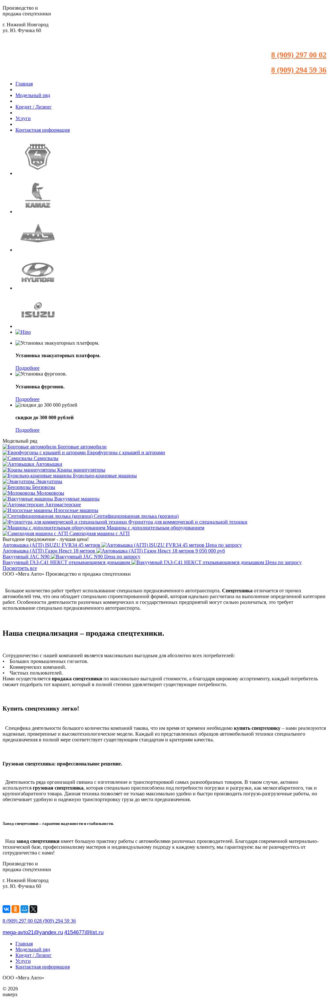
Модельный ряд (32, 95)
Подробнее (27, 368)
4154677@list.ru (83, 932)
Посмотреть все (20, 568)
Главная (24, 83)
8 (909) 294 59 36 (298, 70)
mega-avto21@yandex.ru (33, 932)
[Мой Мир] (24, 909)
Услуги (23, 118)
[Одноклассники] (15, 909)
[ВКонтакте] (6, 909)
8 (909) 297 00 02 (298, 55)
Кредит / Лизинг (33, 107)
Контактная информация (42, 130)
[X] (33, 909)
